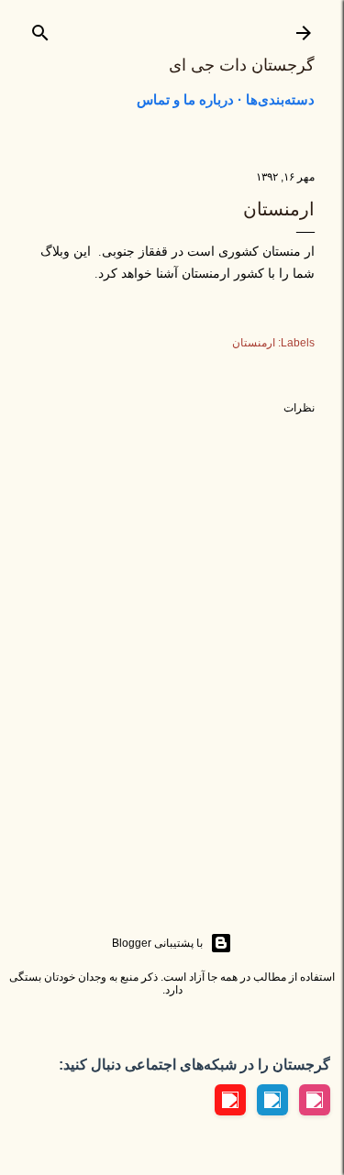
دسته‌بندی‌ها (280, 99)
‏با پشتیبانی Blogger (157, 943)
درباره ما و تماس (185, 99)
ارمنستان (253, 342)
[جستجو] (40, 29)
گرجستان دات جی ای (242, 65)
